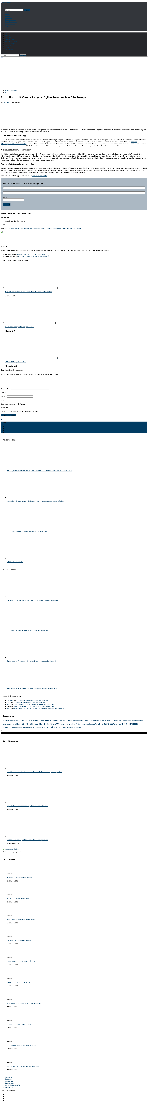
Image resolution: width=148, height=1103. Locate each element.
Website (3, 400)
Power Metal (117, 724)
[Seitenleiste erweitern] (1, 419)
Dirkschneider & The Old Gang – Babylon (20, 982)
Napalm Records (94, 724)
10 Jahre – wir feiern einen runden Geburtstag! (32, 700)
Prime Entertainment (64, 228)
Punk (15, 727)
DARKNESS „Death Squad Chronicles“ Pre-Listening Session (27, 840)
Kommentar (5, 389)
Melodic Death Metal (24, 724)
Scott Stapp (76, 228)
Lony (8, 702)
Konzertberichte (10, 20)
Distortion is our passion (63, 720)
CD (39, 720)
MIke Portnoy (76, 724)
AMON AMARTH (17, 720)
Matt (8, 704)
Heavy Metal (118, 720)
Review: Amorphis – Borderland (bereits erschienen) (24, 1003)
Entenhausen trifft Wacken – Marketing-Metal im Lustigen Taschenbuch (31, 661)
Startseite (8, 1077)
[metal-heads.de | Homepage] (7, 3)
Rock (51, 727)
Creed (21, 228)
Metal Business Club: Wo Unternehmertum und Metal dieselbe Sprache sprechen (34, 772)
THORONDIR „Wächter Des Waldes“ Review (21, 1045)
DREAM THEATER (84, 720)
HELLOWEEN (133, 720)
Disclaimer (8, 1079)
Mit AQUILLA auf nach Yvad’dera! (18, 898)
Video (77, 727)
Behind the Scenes (11, 22)
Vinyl (79, 727)
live (15, 724)
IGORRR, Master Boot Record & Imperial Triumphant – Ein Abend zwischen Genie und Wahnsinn (39, 471)
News (7, 14)
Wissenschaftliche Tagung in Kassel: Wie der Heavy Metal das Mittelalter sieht (39, 708)
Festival (96, 720)
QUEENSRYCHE (20, 727)
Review (45, 727)
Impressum (9, 1081)
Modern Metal (85, 724)
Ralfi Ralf (7, 103)
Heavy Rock (126, 720)
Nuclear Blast (107, 724)
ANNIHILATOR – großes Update (15, 362)
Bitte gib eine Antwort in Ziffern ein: (13, 404)
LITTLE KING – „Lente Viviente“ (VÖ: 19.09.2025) (23, 961)
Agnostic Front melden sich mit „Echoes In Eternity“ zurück (27, 806)
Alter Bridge (15, 228)
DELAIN (53, 720)
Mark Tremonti (42, 228)
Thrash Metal (67, 727)
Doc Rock (10, 700)
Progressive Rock (8, 727)
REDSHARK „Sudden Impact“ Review (19, 877)
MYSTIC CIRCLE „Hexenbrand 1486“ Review (21, 919)
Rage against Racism (34, 727)
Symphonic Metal (57, 727)
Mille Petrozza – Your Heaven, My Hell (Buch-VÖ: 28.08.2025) (27, 631)
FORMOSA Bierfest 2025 (15, 562)
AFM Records (10, 720)
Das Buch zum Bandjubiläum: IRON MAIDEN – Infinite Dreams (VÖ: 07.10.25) (32, 600)
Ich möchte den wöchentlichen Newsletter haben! (20, 411)
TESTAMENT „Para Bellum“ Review (19, 1024)
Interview (139, 720)
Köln (12, 724)
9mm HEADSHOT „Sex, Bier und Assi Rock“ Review (24, 1066)
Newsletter (9, 30)
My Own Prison (52, 228)
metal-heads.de (48, 723)
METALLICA (69, 724)
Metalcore (62, 724)
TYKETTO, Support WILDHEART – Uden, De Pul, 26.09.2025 (27, 531)
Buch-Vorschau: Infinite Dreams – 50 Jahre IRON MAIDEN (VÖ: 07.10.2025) (32, 689)
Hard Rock (109, 720)
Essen (92, 720)
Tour (73, 727)
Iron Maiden (7, 724)
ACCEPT (5, 720)
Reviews (7, 16)
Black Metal (26, 720)
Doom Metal (75, 720)
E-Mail (5, 197)
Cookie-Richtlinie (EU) (12, 1085)
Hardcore (102, 720)
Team (7, 28)
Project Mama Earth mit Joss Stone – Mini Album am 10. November (28, 292)
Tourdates (8, 18)
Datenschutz (9, 1083)
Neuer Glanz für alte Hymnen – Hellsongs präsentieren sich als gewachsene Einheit (35, 501)
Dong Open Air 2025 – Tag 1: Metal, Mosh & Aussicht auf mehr (34, 704)
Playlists (8, 26)
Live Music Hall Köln (30, 228)
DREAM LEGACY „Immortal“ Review (19, 940)
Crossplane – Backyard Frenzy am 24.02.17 (19, 327)
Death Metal (45, 720)
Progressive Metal (130, 723)
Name (3, 392)
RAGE (25, 727)
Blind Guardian (34, 720)
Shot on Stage (10, 24)
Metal (36, 724)
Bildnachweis (9, 1087)
